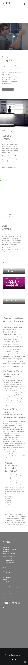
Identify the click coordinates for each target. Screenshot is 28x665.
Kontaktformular (7, 594)
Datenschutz (6, 598)
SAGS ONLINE (17, 655)
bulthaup (9, 496)
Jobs (4, 591)
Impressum (6, 596)
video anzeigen (8, 89)
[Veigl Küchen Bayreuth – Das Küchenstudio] (7, 4)
